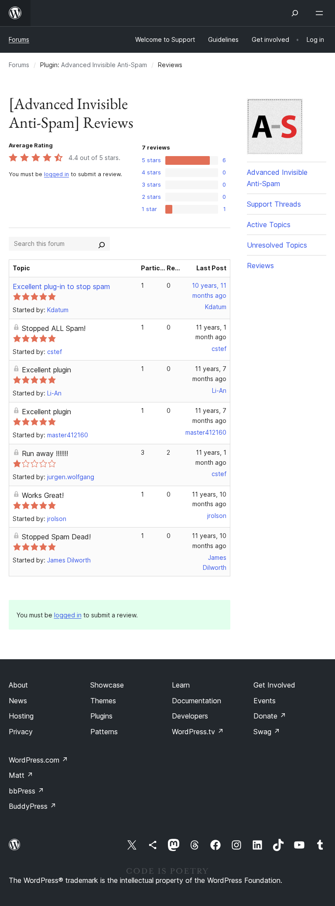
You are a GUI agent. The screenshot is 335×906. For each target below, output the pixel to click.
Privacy (21, 731)
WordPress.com (38, 760)
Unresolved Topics (277, 245)
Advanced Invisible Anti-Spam (104, 64)
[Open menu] (321, 13)
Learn (181, 685)
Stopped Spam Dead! (56, 536)
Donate (269, 716)
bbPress (26, 791)
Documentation (196, 700)
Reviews (260, 265)
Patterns (104, 731)
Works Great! (43, 495)
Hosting (21, 716)
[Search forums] (101, 244)
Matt (21, 775)
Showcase (107, 685)
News (18, 700)
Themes (103, 700)
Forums (19, 39)
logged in (56, 174)
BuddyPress (32, 806)
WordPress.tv (198, 731)
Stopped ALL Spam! (53, 328)
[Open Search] (295, 13)
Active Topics (269, 224)
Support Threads (274, 204)
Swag (266, 731)
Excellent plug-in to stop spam (61, 286)
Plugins (101, 716)
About (18, 685)
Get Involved (274, 685)
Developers (190, 716)
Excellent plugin (46, 369)
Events (264, 700)
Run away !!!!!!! (45, 453)
